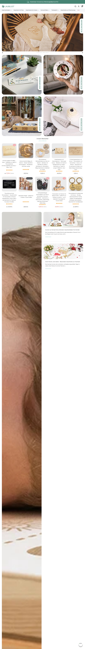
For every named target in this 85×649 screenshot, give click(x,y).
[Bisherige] (2, 52)
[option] (42, 32)
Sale (78, 10)
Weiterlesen (48, 236)
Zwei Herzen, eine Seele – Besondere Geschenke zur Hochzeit (62, 261)
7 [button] (46, 52)
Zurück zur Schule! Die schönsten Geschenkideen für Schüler (62, 230)
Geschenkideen (6, 10)
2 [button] (38, 52)
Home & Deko (44, 10)
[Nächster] (82, 52)
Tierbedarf (54, 10)
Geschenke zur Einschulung (68, 10)
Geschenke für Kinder (31, 10)
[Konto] (78, 6)
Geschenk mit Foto (19, 10)
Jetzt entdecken (43, 140)
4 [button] (41, 52)
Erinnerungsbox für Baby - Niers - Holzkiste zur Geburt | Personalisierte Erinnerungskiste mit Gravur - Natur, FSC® (9, 164)
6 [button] (44, 52)
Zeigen (56, 1)
